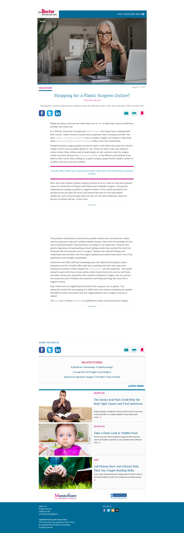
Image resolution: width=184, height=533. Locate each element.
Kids (96, 460)
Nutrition (99, 393)
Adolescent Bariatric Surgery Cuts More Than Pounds (92, 377)
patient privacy (95, 269)
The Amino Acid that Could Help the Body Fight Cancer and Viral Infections (118, 408)
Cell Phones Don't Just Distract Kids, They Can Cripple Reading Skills (118, 471)
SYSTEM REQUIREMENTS (48, 514)
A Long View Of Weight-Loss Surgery (92, 372)
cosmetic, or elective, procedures (69, 138)
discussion (77, 300)
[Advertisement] (92, 4)
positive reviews (93, 131)
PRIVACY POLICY (45, 509)
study (56, 300)
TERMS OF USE (44, 512)
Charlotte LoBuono (92, 100)
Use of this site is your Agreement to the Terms (57, 522)
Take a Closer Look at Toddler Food (118, 437)
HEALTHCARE (45, 88)
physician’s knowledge (88, 155)
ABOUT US (43, 506)
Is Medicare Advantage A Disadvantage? (92, 367)
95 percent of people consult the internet (74, 141)
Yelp (100, 123)
